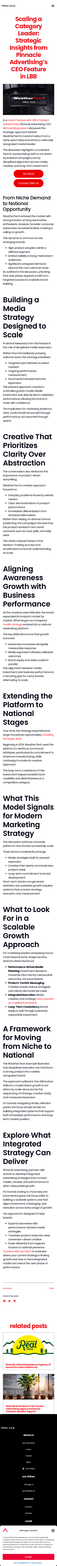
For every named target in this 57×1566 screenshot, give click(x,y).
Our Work (28, 174)
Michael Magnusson (15, 128)
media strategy (12, 624)
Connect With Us (28, 183)
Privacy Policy (36, 1562)
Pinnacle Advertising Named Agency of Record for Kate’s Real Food (28, 1366)
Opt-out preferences (22, 1562)
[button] (53, 1530)
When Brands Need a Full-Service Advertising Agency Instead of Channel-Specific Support (25, 1408)
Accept (28, 1557)
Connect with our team (17, 1251)
